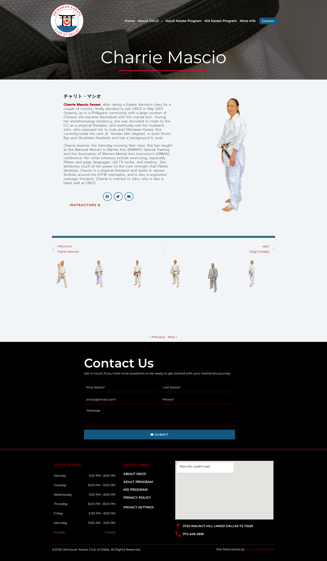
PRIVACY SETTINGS (138, 507)
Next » (172, 337)
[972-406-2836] (178, 534)
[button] (161, 20)
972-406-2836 (193, 534)
